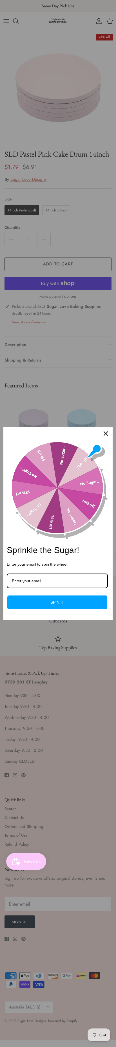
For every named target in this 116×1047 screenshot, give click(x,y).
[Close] (106, 433)
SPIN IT (57, 602)
